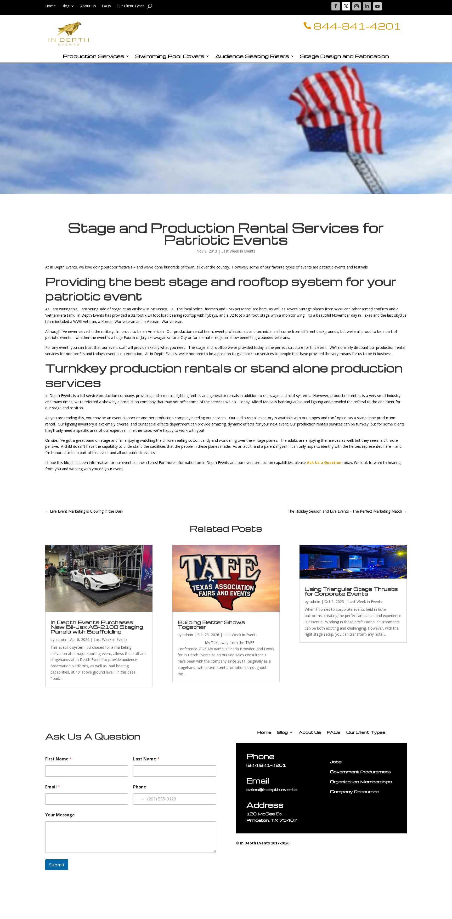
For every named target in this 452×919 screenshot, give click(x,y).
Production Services (93, 56)
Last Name (146, 759)
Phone (139, 786)
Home (50, 6)
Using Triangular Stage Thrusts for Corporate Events (351, 591)
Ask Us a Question (324, 462)
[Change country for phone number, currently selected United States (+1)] (139, 799)
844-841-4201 (357, 26)
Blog (65, 6)
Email (52, 786)
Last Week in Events (238, 251)
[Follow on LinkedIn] (367, 6)
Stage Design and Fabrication (344, 56)
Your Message (60, 814)
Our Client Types (131, 6)
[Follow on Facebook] (335, 6)
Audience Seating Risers (252, 56)
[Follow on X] (346, 6)
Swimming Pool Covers (169, 56)
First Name (58, 759)
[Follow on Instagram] (356, 6)
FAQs (106, 6)
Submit (56, 865)
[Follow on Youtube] (377, 6)
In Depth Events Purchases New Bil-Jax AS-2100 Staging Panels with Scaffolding (96, 627)
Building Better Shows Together (211, 624)
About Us (88, 6)
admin (60, 639)
